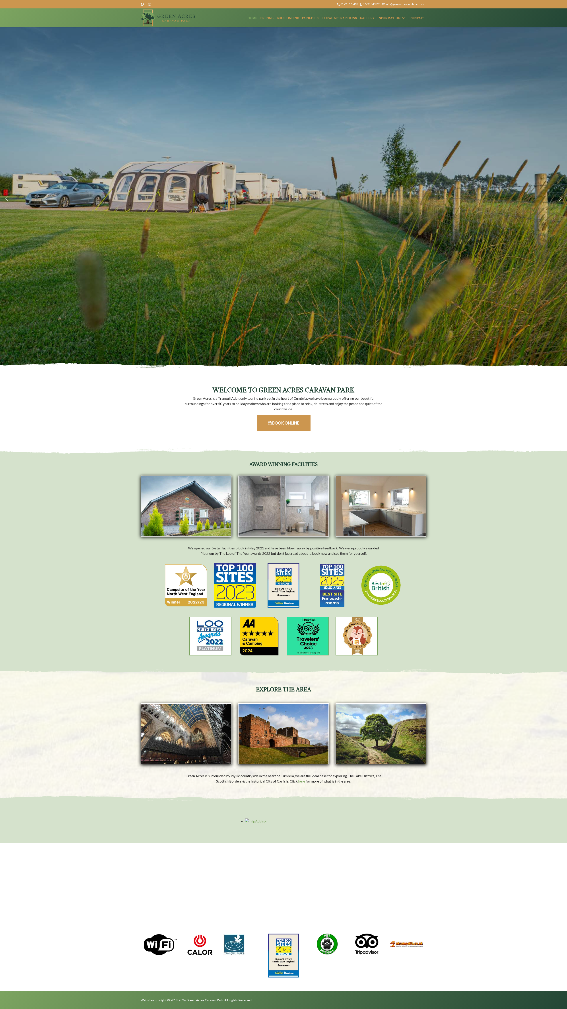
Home (252, 18)
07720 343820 (371, 4)
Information (388, 18)
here (301, 781)
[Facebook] (142, 4)
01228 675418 (349, 4)
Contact (417, 18)
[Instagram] (149, 4)
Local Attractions (339, 18)
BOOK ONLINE (285, 423)
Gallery (367, 18)
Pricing (267, 18)
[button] (6, 198)
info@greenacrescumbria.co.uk (405, 4)
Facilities (310, 18)
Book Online (288, 18)
